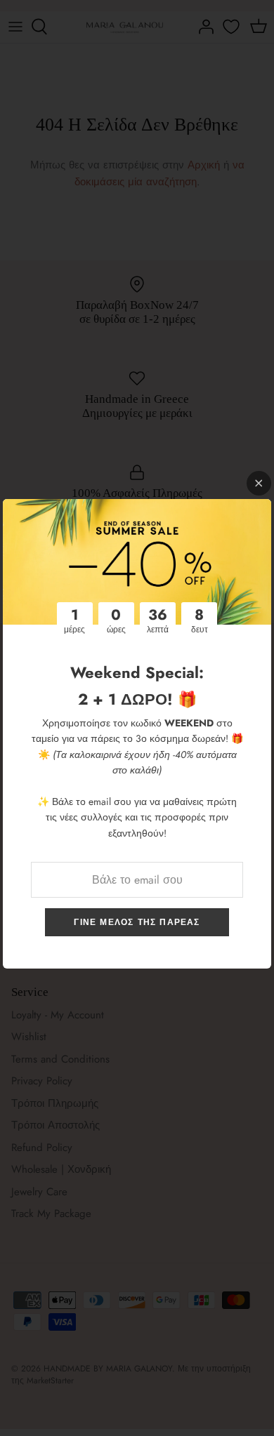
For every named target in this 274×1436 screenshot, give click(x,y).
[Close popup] (259, 483)
